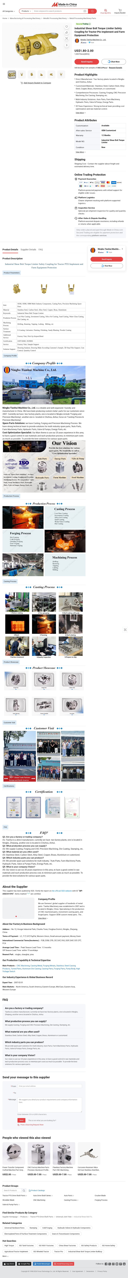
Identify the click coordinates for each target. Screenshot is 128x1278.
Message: (12, 1099)
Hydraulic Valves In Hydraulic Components (74, 1228)
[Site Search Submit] (92, 11)
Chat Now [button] (115, 61)
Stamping (33, 1228)
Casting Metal (36, 965)
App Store (9, 1264)
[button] (3, 3)
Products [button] (25, 11)
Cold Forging (47, 1228)
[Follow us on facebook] (106, 1264)
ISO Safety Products (89, 1245)
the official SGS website (62, 890)
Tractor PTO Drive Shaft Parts (13, 1195)
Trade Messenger (42, 1264)
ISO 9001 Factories (46, 1245)
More (4, 1256)
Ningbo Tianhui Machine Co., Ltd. (93, 39)
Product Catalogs (38, 1190)
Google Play (24, 1264)
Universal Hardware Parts (14, 1228)
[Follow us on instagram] (113, 1264)
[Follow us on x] (109, 1264)
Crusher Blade (100, 1195)
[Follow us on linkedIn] (124, 1264)
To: (15, 1093)
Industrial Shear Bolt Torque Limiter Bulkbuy (85, 1251)
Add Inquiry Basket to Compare (37, 82)
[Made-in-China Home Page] (64, 4)
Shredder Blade (8, 1200)
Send (21, 1120)
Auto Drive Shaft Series (42, 1195)
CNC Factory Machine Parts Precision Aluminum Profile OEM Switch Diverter (38, 1170)
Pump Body (70, 968)
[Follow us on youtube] (117, 1264)
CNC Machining (23, 965)
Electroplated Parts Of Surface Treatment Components (25, 1234)
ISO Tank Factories (26, 1245)
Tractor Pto (58, 1251)
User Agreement (77, 1271)
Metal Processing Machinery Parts (83, 18)
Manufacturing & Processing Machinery (25, 18)
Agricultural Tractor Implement (16, 1251)
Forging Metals (49, 965)
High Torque (9, 1245)
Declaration (90, 1271)
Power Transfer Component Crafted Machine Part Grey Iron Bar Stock (13, 1170)
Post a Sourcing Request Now (31, 1124)
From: (14, 1086)
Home (4, 18)
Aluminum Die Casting (31, 968)
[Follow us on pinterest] (120, 1264)
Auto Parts (68, 1195)
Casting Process (70, 1200)
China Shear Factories (67, 1245)
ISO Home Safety (108, 1245)
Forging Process (101, 1200)
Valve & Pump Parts (10, 1204)
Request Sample (115, 68)
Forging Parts (59, 968)
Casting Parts (47, 968)
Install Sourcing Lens (65, 1264)
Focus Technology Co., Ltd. (46, 1271)
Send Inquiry (86, 61)
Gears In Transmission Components (66, 1234)
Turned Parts (16, 968)
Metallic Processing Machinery (55, 18)
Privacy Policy (102, 1271)
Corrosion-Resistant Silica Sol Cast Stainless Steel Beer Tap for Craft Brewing (89, 1170)
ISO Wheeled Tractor (41, 1251)
